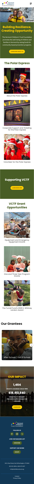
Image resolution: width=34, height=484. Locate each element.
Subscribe (17, 443)
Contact (17, 476)
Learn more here (17, 188)
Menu (30, 3)
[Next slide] (31, 345)
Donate (17, 452)
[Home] (8, 4)
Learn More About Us (17, 51)
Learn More (17, 407)
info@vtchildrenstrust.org (17, 469)
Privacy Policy (17, 478)
